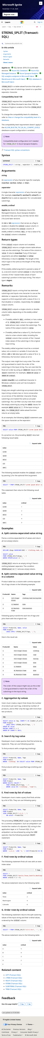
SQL (9, 27)
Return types (7, 57)
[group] (22, 164)
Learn (4, 27)
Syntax (5, 51)
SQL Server (17, 27)
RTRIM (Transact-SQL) (14, 983)
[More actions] (40, 26)
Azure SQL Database (20, 70)
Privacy (13, 1032)
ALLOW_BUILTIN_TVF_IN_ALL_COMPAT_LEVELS (22, 127)
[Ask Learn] (37, 26)
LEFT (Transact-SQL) (13, 975)
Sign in (40, 22)
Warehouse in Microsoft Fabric (13, 79)
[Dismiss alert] (40, 3)
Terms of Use (6, 1035)
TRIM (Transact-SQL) (13, 989)
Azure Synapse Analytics (29, 73)
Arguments (7, 54)
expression (8, 180)
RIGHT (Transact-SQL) (14, 981)
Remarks (6, 59)
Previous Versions (19, 1029)
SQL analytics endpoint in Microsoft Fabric (18, 76)
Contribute (5, 1032)
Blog (29, 1029)
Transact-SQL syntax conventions (17, 150)
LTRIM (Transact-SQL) (14, 978)
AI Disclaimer (6, 1029)
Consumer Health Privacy (28, 1032)
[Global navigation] (2, 22)
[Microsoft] (22, 22)
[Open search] (35, 22)
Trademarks (17, 1035)
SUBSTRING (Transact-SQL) (16, 986)
